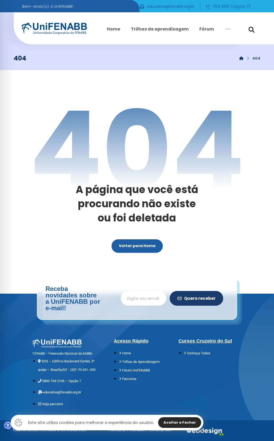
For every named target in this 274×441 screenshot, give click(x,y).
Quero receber (200, 298)
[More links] (228, 29)
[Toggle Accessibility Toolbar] (8, 425)
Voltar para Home (137, 246)
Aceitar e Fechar (179, 422)
